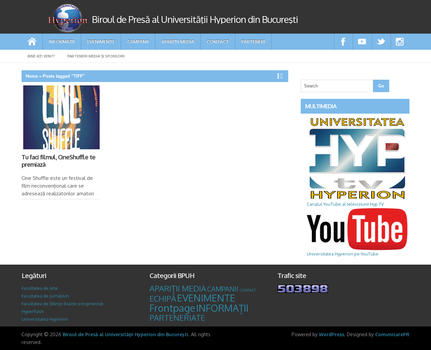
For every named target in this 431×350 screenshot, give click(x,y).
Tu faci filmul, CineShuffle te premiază (58, 160)
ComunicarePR (392, 334)
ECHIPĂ (163, 298)
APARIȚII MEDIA (177, 41)
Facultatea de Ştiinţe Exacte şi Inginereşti (62, 303)
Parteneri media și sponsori (96, 56)
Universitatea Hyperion (45, 319)
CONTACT (218, 41)
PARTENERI (253, 41)
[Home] (32, 42)
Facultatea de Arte (40, 288)
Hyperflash (32, 311)
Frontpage (172, 308)
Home (32, 76)
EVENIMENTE (101, 41)
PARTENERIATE (177, 318)
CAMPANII (138, 41)
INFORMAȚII (62, 41)
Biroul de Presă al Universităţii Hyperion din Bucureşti (125, 334)
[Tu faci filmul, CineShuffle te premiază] (61, 118)
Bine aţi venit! (41, 56)
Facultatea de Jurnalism (45, 296)
